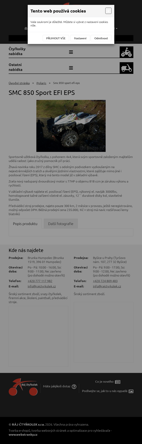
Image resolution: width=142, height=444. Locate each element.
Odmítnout (101, 38)
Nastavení (80, 38)
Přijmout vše (55, 38)
